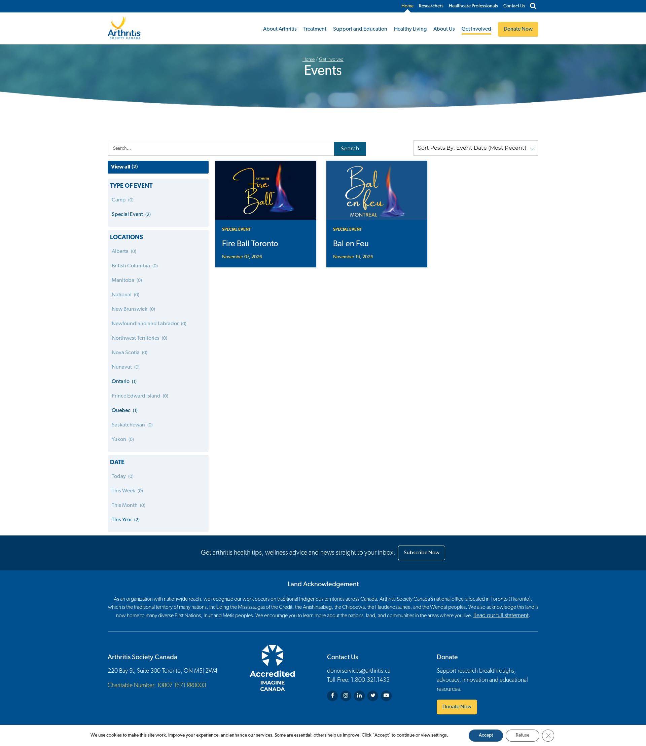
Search (350, 148)
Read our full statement (501, 616)
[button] (476, 148)
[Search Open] (533, 6)
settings (439, 735)
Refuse (522, 735)
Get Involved (476, 29)
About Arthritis (280, 29)
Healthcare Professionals (473, 6)
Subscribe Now (421, 553)
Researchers (431, 6)
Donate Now (456, 707)
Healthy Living (410, 29)
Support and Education (360, 29)
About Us (444, 29)
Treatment (314, 29)
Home (407, 6)
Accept (486, 735)
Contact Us (514, 6)
